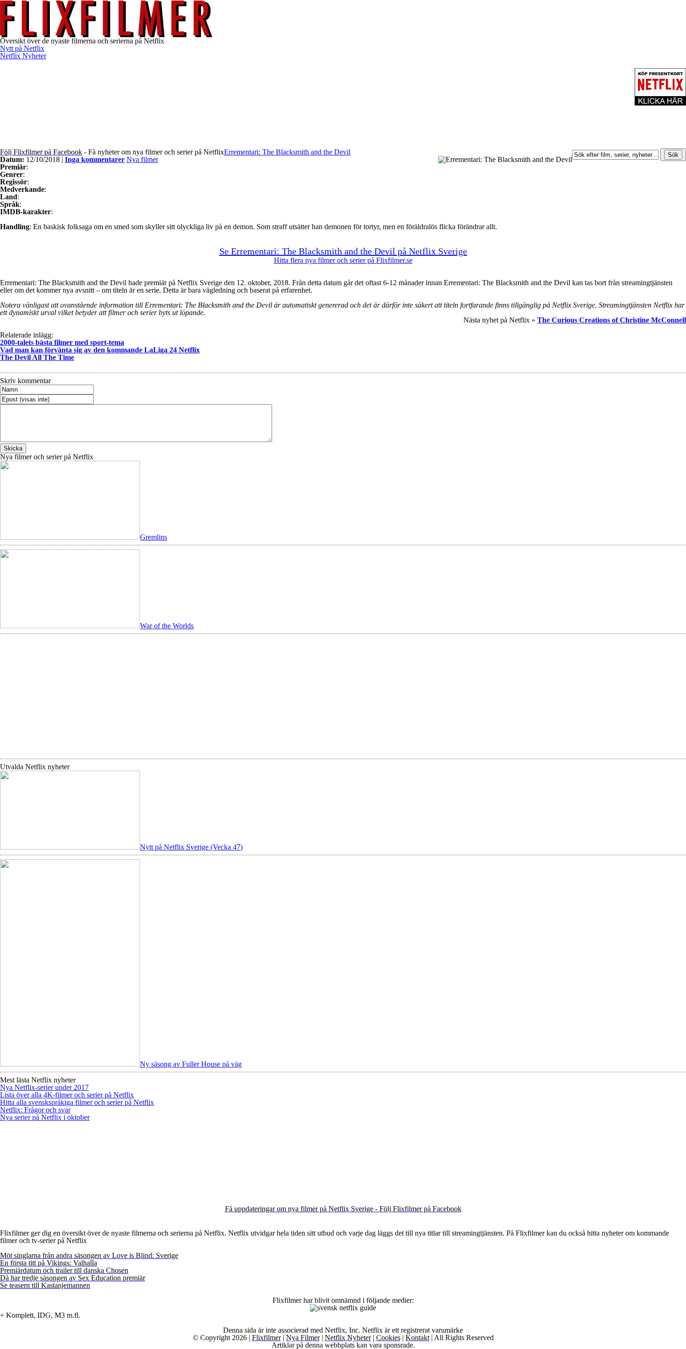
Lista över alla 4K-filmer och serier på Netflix (67, 1095)
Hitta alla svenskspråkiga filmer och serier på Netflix (77, 1102)
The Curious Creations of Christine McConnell (611, 320)
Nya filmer (142, 159)
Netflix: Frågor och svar (35, 1110)
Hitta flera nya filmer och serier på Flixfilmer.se (343, 260)
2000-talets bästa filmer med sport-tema (62, 342)
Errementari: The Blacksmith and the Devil (287, 152)
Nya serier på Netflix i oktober (45, 1117)
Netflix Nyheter (23, 56)
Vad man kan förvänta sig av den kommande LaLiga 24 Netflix (100, 350)
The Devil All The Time (37, 357)
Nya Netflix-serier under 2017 (44, 1087)
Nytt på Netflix (22, 48)
